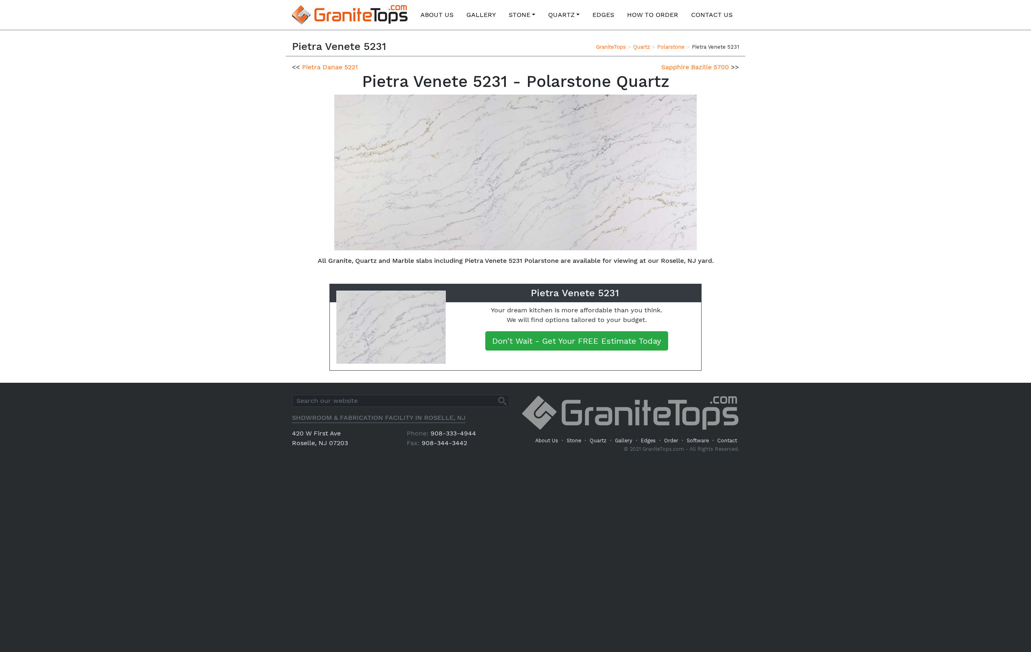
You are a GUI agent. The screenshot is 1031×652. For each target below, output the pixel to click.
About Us (436, 15)
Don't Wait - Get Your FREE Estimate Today (576, 341)
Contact (727, 440)
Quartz (561, 15)
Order (671, 440)
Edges (603, 15)
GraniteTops (611, 47)
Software (698, 440)
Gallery (481, 15)
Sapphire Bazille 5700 (695, 67)
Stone (519, 15)
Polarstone (671, 47)
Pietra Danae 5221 (330, 67)
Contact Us (712, 15)
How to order (652, 15)
